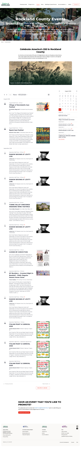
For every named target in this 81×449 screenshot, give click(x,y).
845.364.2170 (8, 435)
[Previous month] (59, 91)
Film (77, 442)
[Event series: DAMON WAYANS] (71, 123)
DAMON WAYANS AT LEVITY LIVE (66, 125)
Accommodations (62, 4)
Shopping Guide (23, 4)
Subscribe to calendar (42, 387)
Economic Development (64, 442)
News (42, 4)
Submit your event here (24, 412)
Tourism (72, 442)
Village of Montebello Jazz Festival (66, 119)
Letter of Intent (64, 431)
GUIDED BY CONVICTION (18, 252)
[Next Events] (6, 94)
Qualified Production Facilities (66, 436)
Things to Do (31, 4)
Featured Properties (26, 434)
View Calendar (61, 139)
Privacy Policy (5, 436)
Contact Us (76, 4)
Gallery (69, 4)
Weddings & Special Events (51, 4)
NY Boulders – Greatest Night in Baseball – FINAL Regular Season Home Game (21, 275)
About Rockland (25, 431)
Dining (43, 433)
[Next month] (76, 91)
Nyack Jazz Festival (16, 130)
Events (38, 4)
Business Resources (26, 433)
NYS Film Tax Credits (65, 433)
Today (10, 94)
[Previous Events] (4, 94)
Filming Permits (64, 434)
